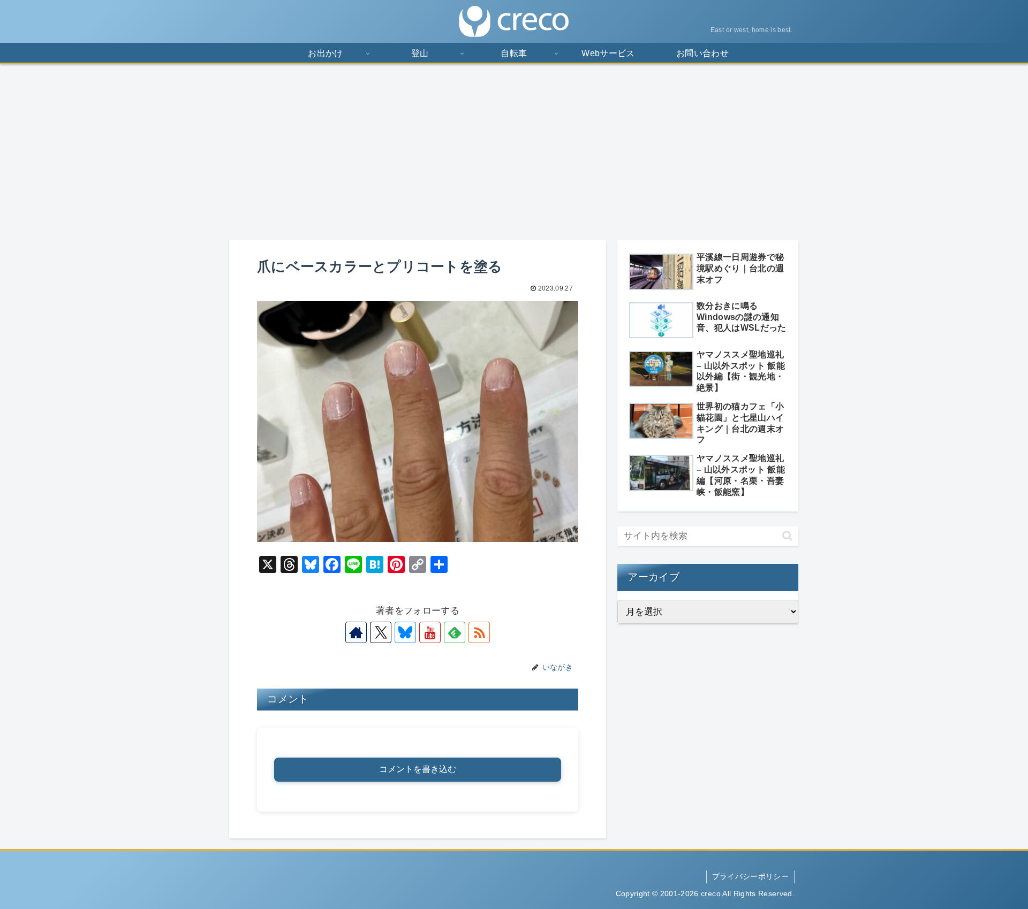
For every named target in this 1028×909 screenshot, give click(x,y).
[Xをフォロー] (380, 632)
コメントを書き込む (417, 769)
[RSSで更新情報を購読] (479, 632)
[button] (787, 536)
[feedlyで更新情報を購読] (454, 632)
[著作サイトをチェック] (356, 632)
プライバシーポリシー (750, 876)
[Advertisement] (514, 152)
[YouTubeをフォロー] (430, 632)
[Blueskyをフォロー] (405, 632)
